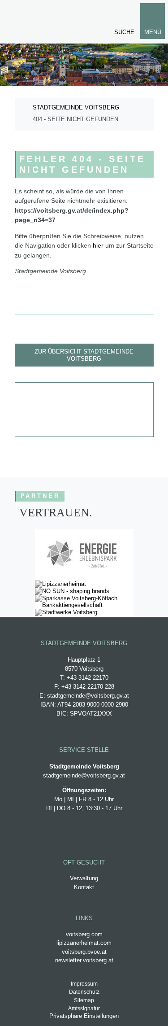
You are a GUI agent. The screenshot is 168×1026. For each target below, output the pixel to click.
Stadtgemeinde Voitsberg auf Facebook (41, 396)
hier (98, 245)
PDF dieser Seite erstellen (84, 423)
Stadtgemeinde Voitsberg (76, 107)
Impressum (84, 984)
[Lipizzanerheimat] (60, 584)
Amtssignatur (84, 1008)
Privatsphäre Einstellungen (84, 1016)
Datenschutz (84, 992)
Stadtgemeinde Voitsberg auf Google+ (69, 396)
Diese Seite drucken (112, 423)
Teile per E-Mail (55, 423)
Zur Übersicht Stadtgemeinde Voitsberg (84, 355)
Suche (124, 32)
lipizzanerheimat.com (84, 942)
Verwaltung (84, 878)
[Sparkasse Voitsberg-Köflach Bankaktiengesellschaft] (84, 605)
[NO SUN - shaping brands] (72, 591)
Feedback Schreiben (127, 396)
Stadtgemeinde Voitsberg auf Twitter (98, 396)
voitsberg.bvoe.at (84, 951)
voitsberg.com (84, 934)
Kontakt (84, 887)
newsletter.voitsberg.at (84, 960)
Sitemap (84, 1000)
